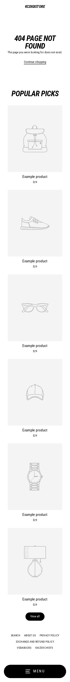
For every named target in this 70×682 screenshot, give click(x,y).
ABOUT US (30, 635)
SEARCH (15, 635)
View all (34, 616)
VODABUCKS (24, 647)
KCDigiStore (35, 6)
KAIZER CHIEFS (44, 647)
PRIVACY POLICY (49, 635)
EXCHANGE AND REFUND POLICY (35, 641)
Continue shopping (35, 62)
